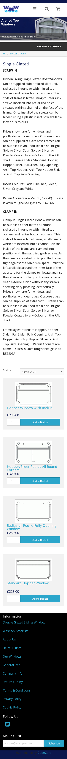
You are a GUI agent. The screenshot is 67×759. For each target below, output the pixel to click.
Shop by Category (49, 46)
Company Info (13, 673)
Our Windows (12, 656)
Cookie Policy (12, 707)
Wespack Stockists (15, 631)
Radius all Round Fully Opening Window (31, 527)
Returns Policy (13, 682)
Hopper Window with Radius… (31, 408)
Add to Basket (40, 422)
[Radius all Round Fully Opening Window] (33, 511)
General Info (11, 665)
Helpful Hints (12, 648)
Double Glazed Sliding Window (24, 622)
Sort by (7, 370)
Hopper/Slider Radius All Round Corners (32, 468)
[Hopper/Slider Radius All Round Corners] (33, 452)
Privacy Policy (12, 699)
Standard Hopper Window (28, 583)
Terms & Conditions (17, 690)
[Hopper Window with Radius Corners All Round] (33, 393)
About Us (9, 639)
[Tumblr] (23, 725)
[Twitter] (7, 725)
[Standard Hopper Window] (33, 569)
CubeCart (44, 753)
